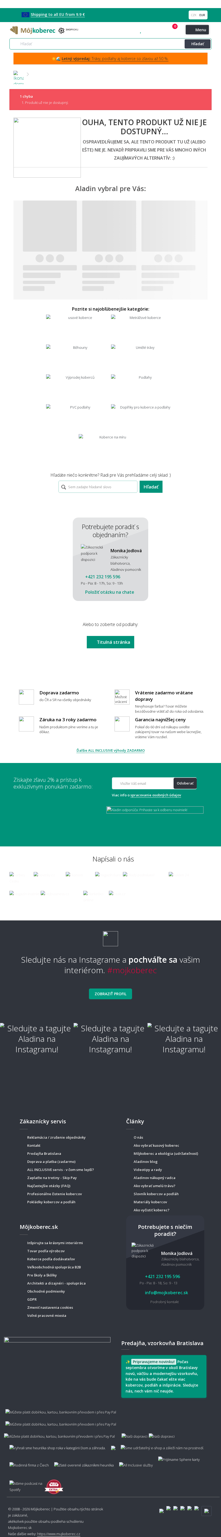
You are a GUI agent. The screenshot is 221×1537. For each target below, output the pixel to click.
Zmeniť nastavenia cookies (50, 1307)
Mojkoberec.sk (20, 1527)
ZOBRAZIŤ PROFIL (110, 993)
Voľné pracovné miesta (46, 1315)
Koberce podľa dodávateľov (51, 1259)
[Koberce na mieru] (110, 448)
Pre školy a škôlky (42, 1275)
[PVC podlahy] (78, 419)
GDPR (32, 1299)
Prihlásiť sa (165, 30)
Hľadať (197, 43)
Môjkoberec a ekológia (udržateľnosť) (166, 1153)
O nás (138, 1137)
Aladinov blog (146, 1161)
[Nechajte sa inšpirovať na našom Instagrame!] (110, 936)
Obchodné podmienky (46, 1291)
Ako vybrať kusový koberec (156, 1145)
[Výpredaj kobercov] (78, 389)
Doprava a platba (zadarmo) (51, 1161)
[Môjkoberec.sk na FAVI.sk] (53, 1484)
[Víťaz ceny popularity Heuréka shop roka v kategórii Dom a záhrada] (44, 29)
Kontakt (33, 1145)
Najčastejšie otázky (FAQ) (48, 1185)
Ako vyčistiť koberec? (152, 1210)
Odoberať (185, 783)
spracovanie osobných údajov (155, 795)
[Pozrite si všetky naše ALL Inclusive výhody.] (133, 1462)
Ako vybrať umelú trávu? (154, 1185)
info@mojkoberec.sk (166, 1293)
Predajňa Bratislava (44, 1153)
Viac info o (146, 795)
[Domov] (18, 74)
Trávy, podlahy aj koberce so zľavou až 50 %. (115, 58)
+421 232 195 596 (152, 30)
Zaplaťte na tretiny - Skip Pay (52, 1177)
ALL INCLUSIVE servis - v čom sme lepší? (60, 1169)
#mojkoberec (132, 970)
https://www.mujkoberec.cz (58, 1533)
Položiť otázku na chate (109, 592)
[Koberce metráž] (142, 329)
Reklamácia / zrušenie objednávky (56, 1137)
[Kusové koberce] (78, 329)
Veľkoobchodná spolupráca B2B (54, 1267)
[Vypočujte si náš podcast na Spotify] (24, 1484)
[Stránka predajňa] (57, 1363)
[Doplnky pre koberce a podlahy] (142, 419)
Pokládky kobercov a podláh (51, 1202)
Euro (202, 15)
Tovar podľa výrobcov (46, 1250)
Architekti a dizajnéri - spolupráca (56, 1283)
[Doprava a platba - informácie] (110, 1421)
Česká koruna (194, 15)
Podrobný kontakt (164, 1301)
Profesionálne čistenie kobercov (54, 1193)
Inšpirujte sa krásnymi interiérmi (55, 1242)
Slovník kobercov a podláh (156, 1193)
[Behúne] (78, 359)
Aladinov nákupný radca (154, 1177)
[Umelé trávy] (142, 359)
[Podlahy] (142, 389)
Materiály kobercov (150, 1202)
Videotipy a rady (148, 1169)
